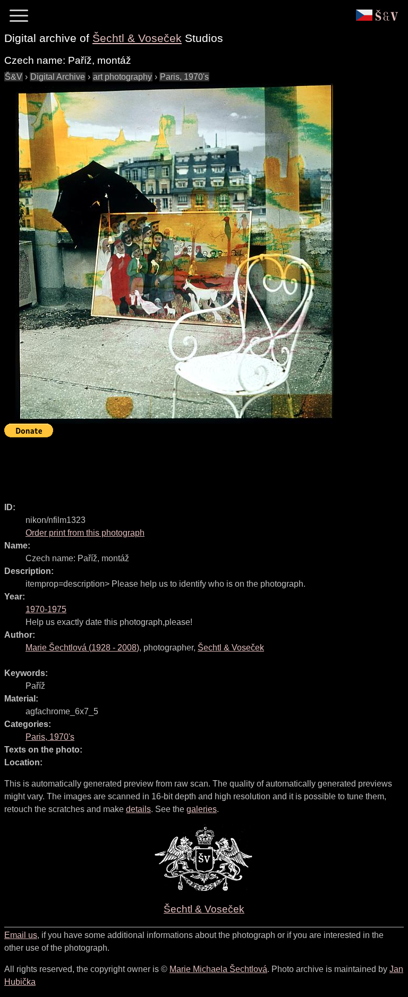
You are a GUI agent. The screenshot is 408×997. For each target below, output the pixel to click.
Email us (20, 935)
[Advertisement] (197, 465)
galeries (201, 809)
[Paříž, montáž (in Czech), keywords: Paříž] (174, 253)
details (138, 809)
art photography (122, 76)
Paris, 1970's (184, 76)
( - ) (82, 647)
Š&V (13, 76)
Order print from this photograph (85, 532)
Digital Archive (57, 76)
